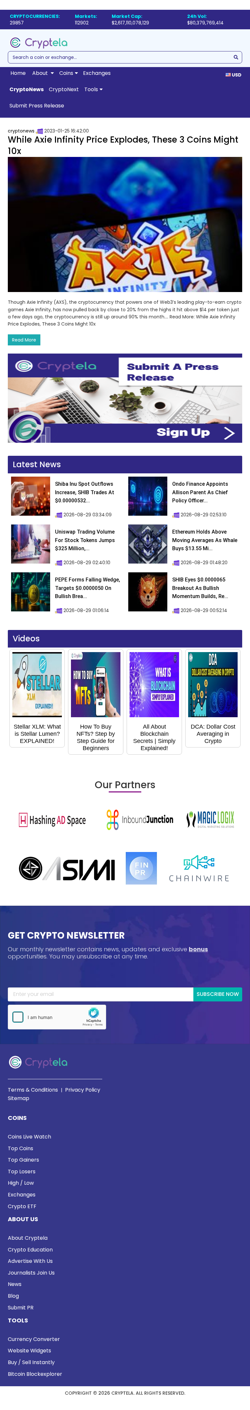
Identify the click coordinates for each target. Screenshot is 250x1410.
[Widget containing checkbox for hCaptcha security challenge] (57, 1017)
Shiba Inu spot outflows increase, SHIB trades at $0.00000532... (84, 492)
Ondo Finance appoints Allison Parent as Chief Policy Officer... (200, 492)
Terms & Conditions (33, 1090)
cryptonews (21, 131)
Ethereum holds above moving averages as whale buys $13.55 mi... (204, 540)
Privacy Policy (82, 1090)
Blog (13, 1296)
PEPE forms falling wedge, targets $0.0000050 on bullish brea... (87, 588)
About (40, 73)
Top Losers (21, 1171)
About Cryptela (28, 1238)
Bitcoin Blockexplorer (35, 1374)
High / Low (21, 1183)
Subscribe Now (218, 994)
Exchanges (97, 73)
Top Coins (20, 1148)
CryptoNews (26, 89)
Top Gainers (23, 1160)
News (14, 1284)
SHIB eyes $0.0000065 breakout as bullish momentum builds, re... (200, 588)
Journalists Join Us (31, 1273)
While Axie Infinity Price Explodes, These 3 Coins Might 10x (123, 145)
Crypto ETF (22, 1206)
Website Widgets (29, 1350)
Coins (66, 73)
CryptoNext (64, 89)
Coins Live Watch (29, 1136)
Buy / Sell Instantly (31, 1362)
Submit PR (21, 1307)
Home (18, 73)
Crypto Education (30, 1249)
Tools (91, 89)
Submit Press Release (36, 105)
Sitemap (18, 1098)
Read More (24, 340)
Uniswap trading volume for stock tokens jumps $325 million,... (85, 540)
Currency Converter (34, 1339)
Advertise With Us (30, 1261)
